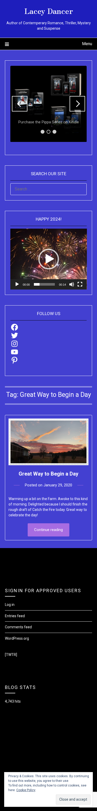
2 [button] (48, 132)
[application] (48, 259)
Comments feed (18, 627)
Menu (87, 43)
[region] (48, 104)
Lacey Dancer (48, 10)
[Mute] (71, 284)
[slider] (44, 284)
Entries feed (15, 616)
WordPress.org (17, 638)
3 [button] (54, 132)
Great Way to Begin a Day (48, 474)
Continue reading (48, 529)
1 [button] (42, 132)
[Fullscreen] (80, 284)
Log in (9, 605)
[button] (19, 103)
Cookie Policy (25, 790)
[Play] (17, 284)
